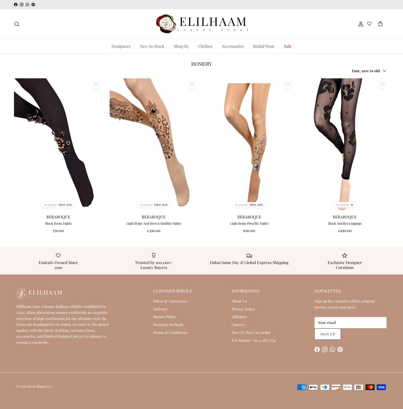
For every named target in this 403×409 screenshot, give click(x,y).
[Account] (360, 24)
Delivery (160, 308)
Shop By (181, 46)
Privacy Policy (243, 308)
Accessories (233, 46)
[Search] (17, 24)
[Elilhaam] (201, 24)
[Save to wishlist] (96, 85)
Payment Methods (168, 324)
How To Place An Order (251, 332)
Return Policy (164, 316)
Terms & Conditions (170, 332)
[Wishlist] (369, 24)
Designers (120, 46)
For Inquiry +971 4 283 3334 (253, 340)
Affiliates (239, 316)
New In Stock (152, 46)
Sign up (327, 334)
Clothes (205, 46)
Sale (288, 46)
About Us (239, 301)
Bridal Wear (263, 46)
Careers (238, 324)
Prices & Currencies (170, 301)
